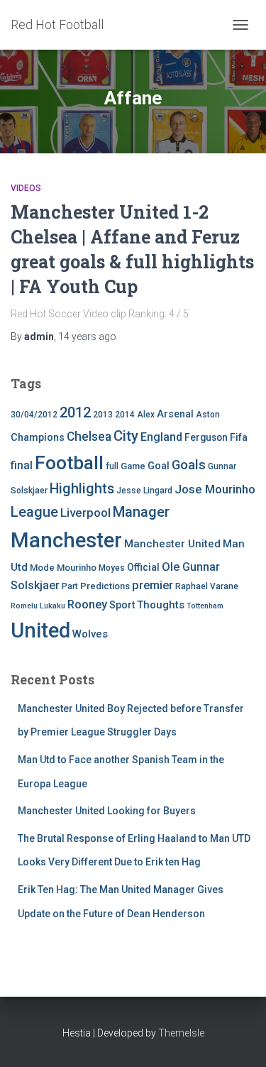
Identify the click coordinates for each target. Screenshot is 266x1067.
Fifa (239, 438)
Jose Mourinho (214, 489)
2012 (75, 412)
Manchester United (172, 543)
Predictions (105, 586)
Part (70, 586)
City (125, 435)
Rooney (87, 604)
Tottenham (205, 606)
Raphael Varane (206, 586)
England (161, 437)
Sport (122, 605)
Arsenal (175, 414)
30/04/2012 (34, 415)
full (112, 466)
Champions (38, 438)
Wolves (90, 634)
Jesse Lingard (144, 491)
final (22, 465)
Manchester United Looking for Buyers (107, 810)
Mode (42, 567)
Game (133, 466)
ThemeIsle (181, 1033)
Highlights (82, 489)
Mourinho (76, 567)
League (34, 511)
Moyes (112, 568)
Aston (208, 415)
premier (152, 585)
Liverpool (85, 512)
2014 (125, 415)
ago (87, 336)
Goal (159, 466)
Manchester (66, 540)
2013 (103, 415)
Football (69, 463)
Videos (26, 188)
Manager (141, 511)
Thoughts (160, 604)
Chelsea (89, 436)
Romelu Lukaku (38, 606)
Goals (189, 465)
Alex (146, 415)
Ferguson (206, 437)
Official (143, 567)
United (40, 630)
